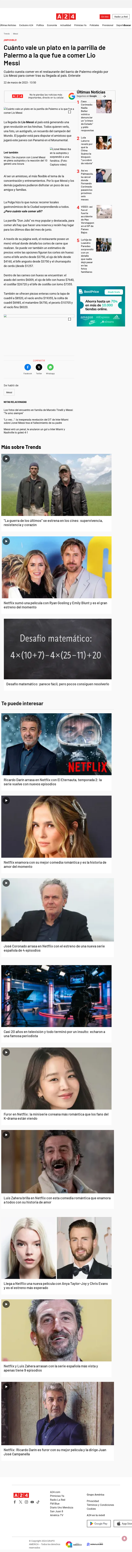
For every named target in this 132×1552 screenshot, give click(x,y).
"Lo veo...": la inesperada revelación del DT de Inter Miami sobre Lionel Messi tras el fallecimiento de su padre (36, 421)
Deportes (120, 25)
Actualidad (65, 25)
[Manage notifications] (124, 1538)
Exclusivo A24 (26, 25)
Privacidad (93, 1501)
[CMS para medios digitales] (92, 1544)
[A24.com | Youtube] (32, 1502)
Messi (15, 34)
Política (40, 25)
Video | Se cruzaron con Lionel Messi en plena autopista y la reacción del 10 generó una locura (25, 160)
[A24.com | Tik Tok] (38, 1502)
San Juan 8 (56, 1511)
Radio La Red (121, 16)
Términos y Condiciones (100, 1504)
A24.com (55, 1492)
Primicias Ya (80, 25)
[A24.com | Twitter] (20, 1502)
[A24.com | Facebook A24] (14, 1502)
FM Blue (54, 1503)
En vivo (104, 16)
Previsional (107, 25)
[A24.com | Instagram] (26, 1502)
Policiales (94, 25)
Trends (7, 34)
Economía (52, 25)
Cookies (91, 1508)
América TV (56, 1515)
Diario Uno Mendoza (61, 1507)
